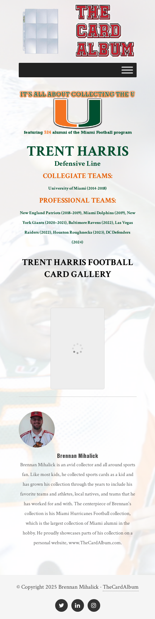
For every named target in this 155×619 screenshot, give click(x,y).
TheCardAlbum (121, 587)
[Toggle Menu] (127, 70)
